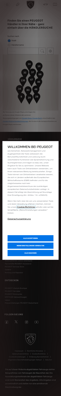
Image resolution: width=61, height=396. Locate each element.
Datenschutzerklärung (19, 219)
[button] (30, 245)
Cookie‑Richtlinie (26, 207)
